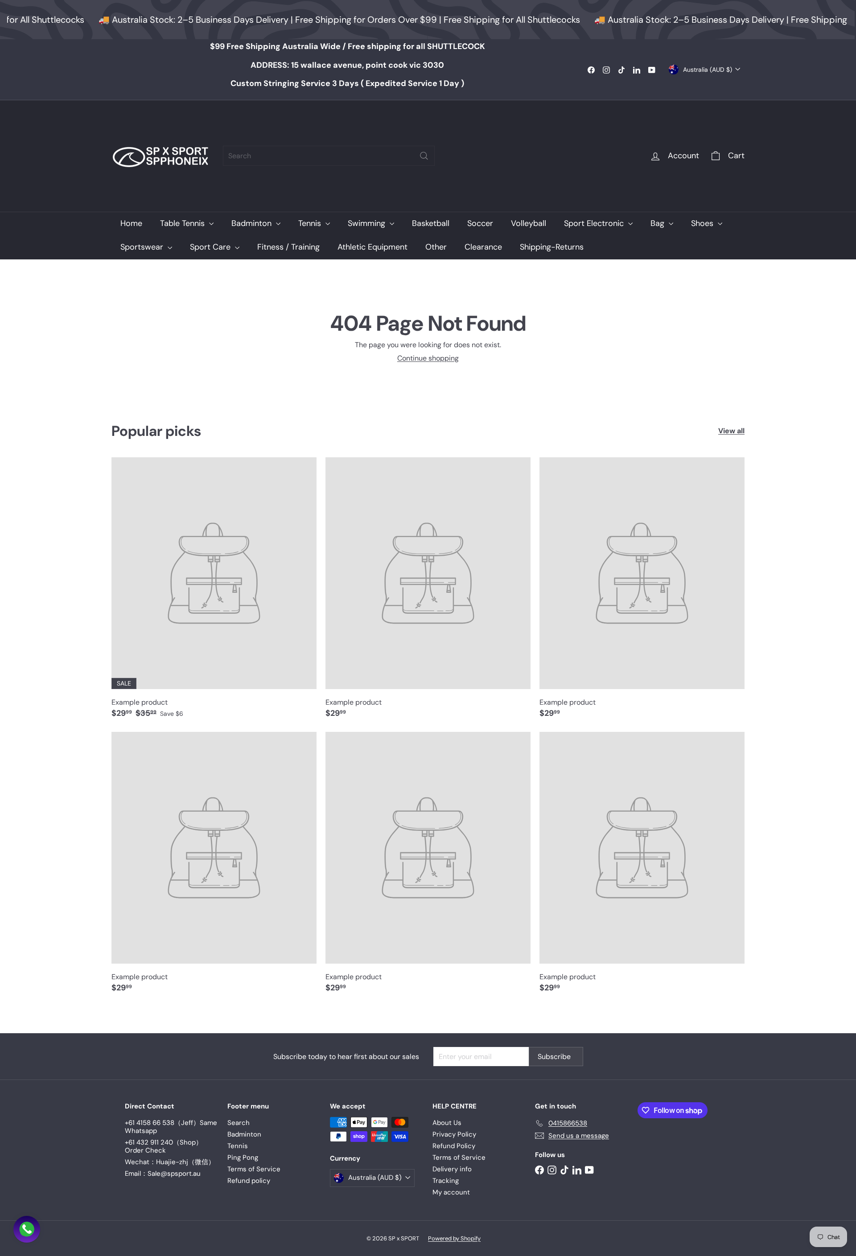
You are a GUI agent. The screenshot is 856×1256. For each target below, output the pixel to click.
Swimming (367, 223)
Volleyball (528, 223)
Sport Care (211, 247)
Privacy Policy (454, 1134)
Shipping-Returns (552, 247)
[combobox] (329, 156)
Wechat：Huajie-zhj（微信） (170, 1161)
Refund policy (248, 1180)
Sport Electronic (595, 223)
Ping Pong (242, 1157)
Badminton (252, 223)
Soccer (480, 223)
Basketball (430, 223)
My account (451, 1192)
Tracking (445, 1180)
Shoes (703, 223)
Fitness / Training (288, 247)
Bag (658, 223)
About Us (446, 1122)
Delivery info (452, 1169)
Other (436, 247)
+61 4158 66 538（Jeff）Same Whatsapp (171, 1126)
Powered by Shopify (454, 1238)
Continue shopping (428, 358)
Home (131, 223)
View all (731, 431)
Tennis (310, 223)
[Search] (424, 156)
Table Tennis (183, 223)
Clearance (483, 247)
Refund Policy (453, 1145)
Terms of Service (253, 1169)
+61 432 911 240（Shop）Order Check (163, 1146)
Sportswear (142, 247)
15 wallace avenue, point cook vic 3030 (347, 65)
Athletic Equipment (372, 247)
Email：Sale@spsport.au (163, 1173)
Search (238, 1122)
